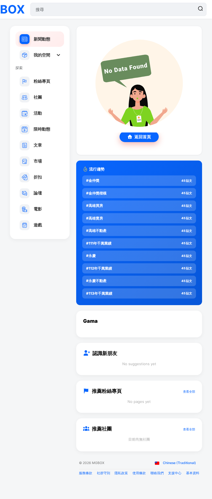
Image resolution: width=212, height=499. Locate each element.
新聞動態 (42, 39)
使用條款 (139, 473)
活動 (38, 113)
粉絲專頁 (42, 81)
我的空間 (42, 55)
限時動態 (42, 129)
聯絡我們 (157, 473)
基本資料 (192, 473)
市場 (38, 161)
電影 (38, 208)
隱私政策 (121, 473)
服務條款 (85, 473)
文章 (38, 145)
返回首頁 (142, 136)
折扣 (38, 177)
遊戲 (38, 224)
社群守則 (103, 473)
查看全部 (189, 392)
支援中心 (174, 473)
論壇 (38, 193)
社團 (38, 97)
